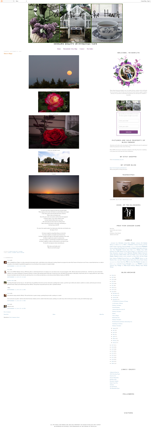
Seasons (112, 260)
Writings (111, 267)
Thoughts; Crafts (134, 263)
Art (142, 243)
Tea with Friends (113, 386)
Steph (8, 304)
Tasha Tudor (123, 262)
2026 (113, 275)
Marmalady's (116, 253)
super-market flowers (113, 261)
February (115, 340)
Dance (9, 252)
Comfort (114, 246)
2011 (113, 357)
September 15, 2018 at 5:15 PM (16, 300)
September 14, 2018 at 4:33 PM (16, 289)
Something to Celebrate (117, 323)
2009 (113, 361)
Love (146, 251)
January (114, 342)
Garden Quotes (139, 248)
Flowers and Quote (114, 248)
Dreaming (124, 246)
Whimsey (133, 265)
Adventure (120, 243)
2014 (113, 351)
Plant (140, 256)
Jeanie (8, 293)
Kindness (122, 251)
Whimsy (138, 265)
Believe (117, 244)
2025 (113, 277)
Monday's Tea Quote (116, 305)
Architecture (138, 243)
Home (59, 49)
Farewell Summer (116, 307)
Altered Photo (127, 243)
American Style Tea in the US (118, 309)
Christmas (136, 244)
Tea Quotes (143, 262)
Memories (130, 253)
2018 (113, 291)
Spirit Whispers (123, 260)
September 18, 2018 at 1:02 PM (16, 308)
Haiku (128, 249)
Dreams (114, 313)
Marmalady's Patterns (123, 253)
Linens (141, 251)
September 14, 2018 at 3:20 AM (16, 277)
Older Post (101, 314)
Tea (127, 262)
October (114, 297)
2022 (113, 283)
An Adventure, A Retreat (117, 303)
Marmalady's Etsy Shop (70, 49)
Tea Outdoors (137, 262)
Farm (137, 246)
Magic (18, 252)
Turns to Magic (115, 315)
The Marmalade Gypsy (115, 388)
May (114, 334)
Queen (131, 258)
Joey (116, 251)
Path (132, 256)
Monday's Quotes (137, 253)
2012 (113, 355)
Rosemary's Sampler (114, 381)
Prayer (127, 258)
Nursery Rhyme (139, 254)
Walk (125, 265)
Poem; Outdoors (113, 258)
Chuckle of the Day (142, 244)
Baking (111, 244)
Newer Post (6, 314)
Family (128, 246)
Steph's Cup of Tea (114, 383)
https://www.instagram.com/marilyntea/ (118, 167)
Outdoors (116, 256)
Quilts (133, 258)
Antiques (133, 243)
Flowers (14, 252)
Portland (119, 258)
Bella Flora (121, 244)
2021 (113, 285)
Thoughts (128, 264)
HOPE (146, 249)
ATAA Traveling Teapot (115, 374)
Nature (22, 252)
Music (117, 254)
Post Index (90, 49)
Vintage (119, 265)
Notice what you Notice (129, 254)
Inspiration (112, 251)
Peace (135, 256)
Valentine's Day (113, 265)
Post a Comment (7, 312)
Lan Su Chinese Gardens (129, 251)
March (114, 338)
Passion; (121, 256)
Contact (82, 49)
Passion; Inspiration (127, 256)
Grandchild (118, 249)
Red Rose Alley (10, 280)
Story (135, 260)
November (115, 295)
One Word (145, 254)
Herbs (131, 249)
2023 (113, 281)
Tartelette (112, 384)
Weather (129, 265)
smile (118, 259)
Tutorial (145, 263)
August (114, 328)
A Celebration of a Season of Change (120, 301)
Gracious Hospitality (114, 377)
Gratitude (124, 249)
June (114, 332)
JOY (118, 251)
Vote (122, 265)
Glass (114, 249)
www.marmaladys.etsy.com (117, 159)
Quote (137, 258)
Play (143, 256)
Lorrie (8, 260)
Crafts (118, 246)
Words (145, 265)
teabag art (115, 263)
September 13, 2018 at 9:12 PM (16, 266)
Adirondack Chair (114, 243)
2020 (113, 287)
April (114, 336)
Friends (123, 248)
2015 (113, 349)
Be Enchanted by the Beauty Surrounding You (122, 321)
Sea (146, 258)
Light (138, 251)
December (115, 293)
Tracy (8, 269)
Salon (144, 258)
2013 (113, 353)
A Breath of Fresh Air (114, 372)
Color (111, 246)
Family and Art (133, 246)
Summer (145, 260)
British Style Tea (115, 317)
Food (119, 248)
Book (125, 244)
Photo (138, 256)
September (115, 299)
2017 (113, 345)
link (144, 251)
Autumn (145, 243)
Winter (142, 265)
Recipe (141, 258)
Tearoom (124, 264)
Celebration (130, 244)
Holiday (139, 249)
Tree (143, 263)
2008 (113, 363)
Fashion (140, 246)
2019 (113, 289)
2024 (113, 279)
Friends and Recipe (128, 248)
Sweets (118, 262)
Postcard (124, 258)
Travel (140, 263)
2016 (113, 347)
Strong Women (140, 260)
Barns (114, 244)
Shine (115, 260)
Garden (134, 248)
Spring (132, 260)
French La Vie (113, 375)
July (114, 330)
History (134, 249)
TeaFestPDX (119, 263)
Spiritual (128, 260)
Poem (145, 256)
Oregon (112, 256)
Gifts (144, 248)
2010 (113, 359)
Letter (136, 251)
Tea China (131, 262)
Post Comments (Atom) (14, 317)
